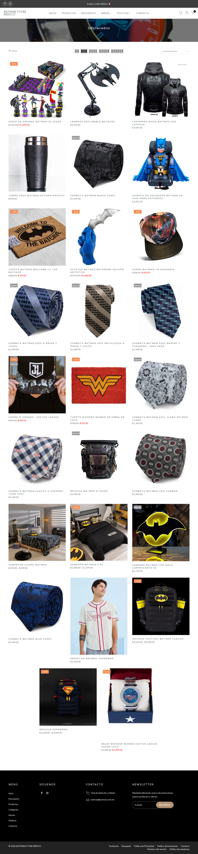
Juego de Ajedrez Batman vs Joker (35, 121)
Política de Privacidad (144, 846)
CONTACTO (142, 13)
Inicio (11, 793)
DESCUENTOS (88, 13)
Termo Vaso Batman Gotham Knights (37, 195)
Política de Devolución (167, 846)
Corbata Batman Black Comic (93, 195)
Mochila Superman (53, 729)
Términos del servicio (156, 849)
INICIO (52, 13)
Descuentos (14, 799)
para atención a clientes (103, 3)
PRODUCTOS (69, 13)
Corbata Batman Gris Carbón (155, 491)
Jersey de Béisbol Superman (92, 658)
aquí (89, 3)
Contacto (13, 826)
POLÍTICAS (123, 13)
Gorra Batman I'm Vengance (153, 269)
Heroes (12, 815)
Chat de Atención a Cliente (103, 793)
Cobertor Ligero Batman (28, 564)
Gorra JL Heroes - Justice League (34, 417)
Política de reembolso (179, 849)
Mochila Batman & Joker (89, 491)
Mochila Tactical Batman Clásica (158, 638)
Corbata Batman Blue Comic (30, 639)
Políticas (12, 820)
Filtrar (14, 51)
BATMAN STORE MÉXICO (15, 13)
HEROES (105, 13)
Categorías (13, 809)
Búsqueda (126, 846)
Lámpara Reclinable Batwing (92, 121)
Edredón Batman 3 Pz (86, 564)
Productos (13, 804)
